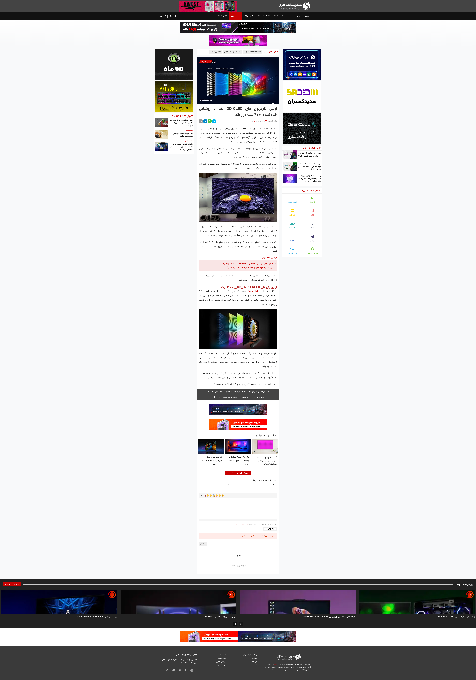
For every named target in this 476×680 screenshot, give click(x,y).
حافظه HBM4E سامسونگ (252, 51)
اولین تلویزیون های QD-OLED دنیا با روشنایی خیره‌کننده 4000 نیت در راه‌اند (238, 112)
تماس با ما (222, 655)
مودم (292, 240)
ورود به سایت (221, 665)
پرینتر (312, 240)
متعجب (213, 495)
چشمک (222, 495)
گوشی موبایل (292, 202)
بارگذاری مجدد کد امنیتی (240, 524)
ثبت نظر (203, 544)
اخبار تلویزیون (206, 61)
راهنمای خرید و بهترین (249, 655)
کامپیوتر (312, 202)
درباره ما (254, 661)
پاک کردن (204, 495)
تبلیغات (254, 658)
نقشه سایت (222, 658)
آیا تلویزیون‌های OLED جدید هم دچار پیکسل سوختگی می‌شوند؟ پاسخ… (265, 461)
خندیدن (207, 495)
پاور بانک (292, 227)
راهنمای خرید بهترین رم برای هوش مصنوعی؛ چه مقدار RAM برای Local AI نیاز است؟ (309, 178)
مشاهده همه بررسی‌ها (12, 584)
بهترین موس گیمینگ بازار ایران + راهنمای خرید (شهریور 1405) (309, 155)
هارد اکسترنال (292, 253)
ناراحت (219, 495)
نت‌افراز (276, 664)
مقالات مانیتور (189, 141)
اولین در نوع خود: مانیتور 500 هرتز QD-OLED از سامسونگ (250, 267)
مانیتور (312, 227)
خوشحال (210, 495)
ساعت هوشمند (312, 253)
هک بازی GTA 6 (215, 51)
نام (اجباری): (272, 485)
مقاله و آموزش (189, 131)
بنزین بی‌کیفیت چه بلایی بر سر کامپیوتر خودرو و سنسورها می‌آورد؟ (181, 123)
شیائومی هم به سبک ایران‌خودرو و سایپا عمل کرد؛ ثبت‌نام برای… (212, 460)
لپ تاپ (292, 215)
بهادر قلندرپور (272, 121)
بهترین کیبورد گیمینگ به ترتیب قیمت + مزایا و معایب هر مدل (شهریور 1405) (309, 166)
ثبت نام (254, 665)
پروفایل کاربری (221, 661)
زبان (216, 495)
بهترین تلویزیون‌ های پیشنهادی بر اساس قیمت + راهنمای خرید (248, 263)
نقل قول (201, 495)
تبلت (312, 215)
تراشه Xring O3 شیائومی (232, 51)
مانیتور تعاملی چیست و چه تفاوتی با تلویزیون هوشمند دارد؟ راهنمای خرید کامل (180, 147)
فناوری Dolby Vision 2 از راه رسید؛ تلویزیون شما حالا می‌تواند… (239, 460)
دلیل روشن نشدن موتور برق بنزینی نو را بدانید (182, 135)
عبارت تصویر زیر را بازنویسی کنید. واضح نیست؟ (255, 524)
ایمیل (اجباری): (232, 485)
